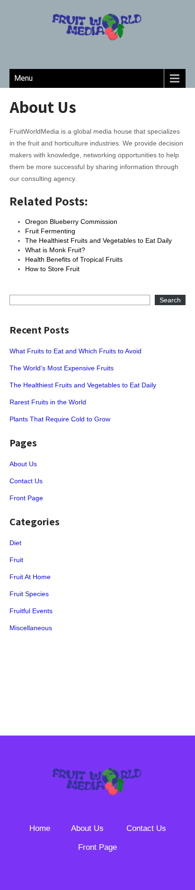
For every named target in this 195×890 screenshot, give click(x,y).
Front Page (26, 498)
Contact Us (26, 481)
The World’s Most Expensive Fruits (61, 368)
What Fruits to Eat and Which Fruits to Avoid (75, 351)
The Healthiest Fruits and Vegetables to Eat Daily (82, 385)
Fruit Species (29, 594)
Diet (15, 543)
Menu (23, 78)
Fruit (16, 560)
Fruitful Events (31, 611)
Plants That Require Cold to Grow (59, 419)
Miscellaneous (30, 628)
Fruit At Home (30, 577)
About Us (23, 464)
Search (170, 300)
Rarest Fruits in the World (47, 402)
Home (39, 828)
